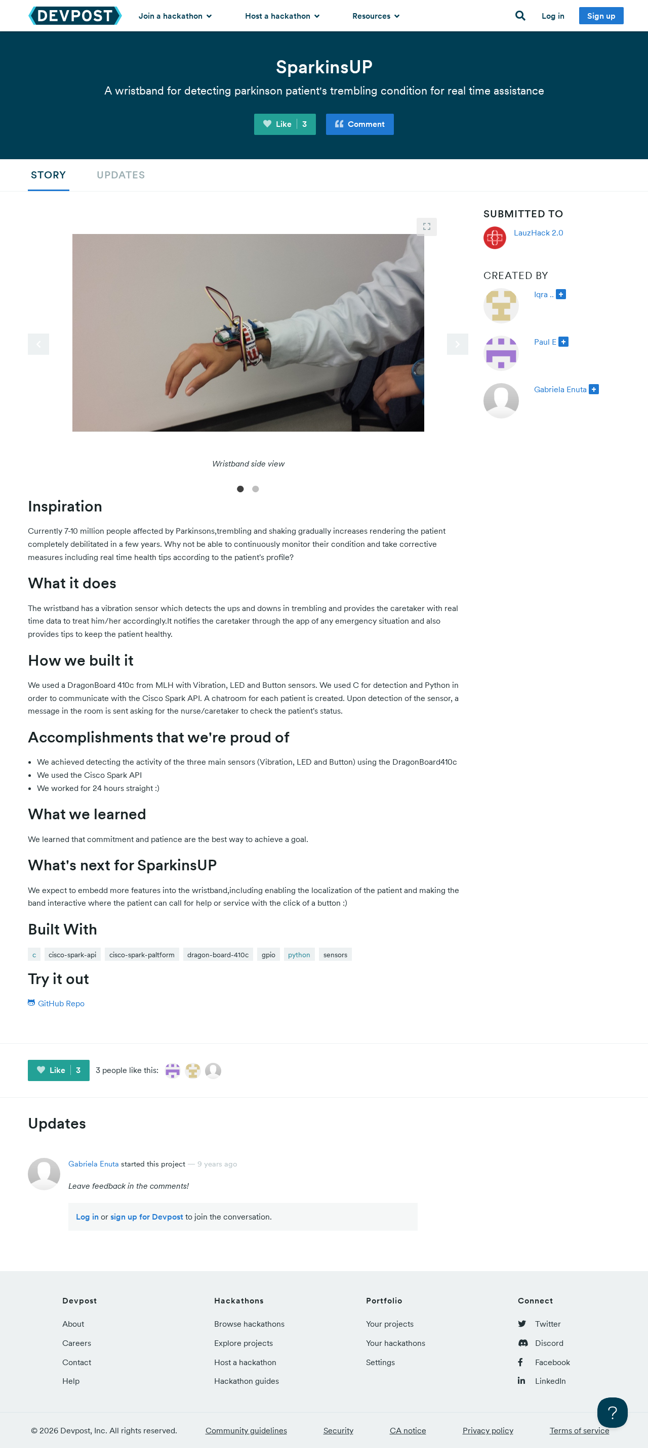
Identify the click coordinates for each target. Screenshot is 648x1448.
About (73, 1324)
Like (290, 124)
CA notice (408, 1430)
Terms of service (580, 1430)
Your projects (390, 1324)
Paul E (545, 342)
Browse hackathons (249, 1324)
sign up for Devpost (146, 1216)
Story (48, 174)
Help (70, 1381)
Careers (76, 1343)
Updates (121, 174)
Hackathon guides (246, 1381)
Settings (380, 1362)
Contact (76, 1362)
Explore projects (243, 1343)
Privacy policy (488, 1430)
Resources (372, 16)
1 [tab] (240, 488)
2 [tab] (256, 488)
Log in (553, 16)
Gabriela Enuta (560, 389)
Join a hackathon (172, 16)
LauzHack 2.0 (538, 232)
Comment (365, 124)
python (299, 954)
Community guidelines (246, 1430)
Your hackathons (395, 1343)
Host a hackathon (278, 16)
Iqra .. (544, 294)
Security (338, 1430)
